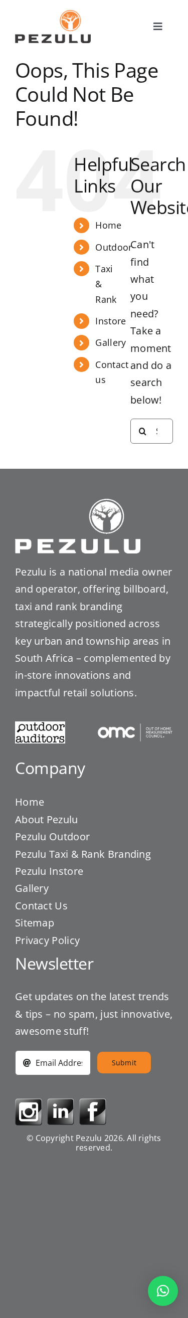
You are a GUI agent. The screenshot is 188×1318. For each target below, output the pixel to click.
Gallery (110, 342)
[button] (163, 1291)
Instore (110, 321)
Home (108, 225)
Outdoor (113, 247)
